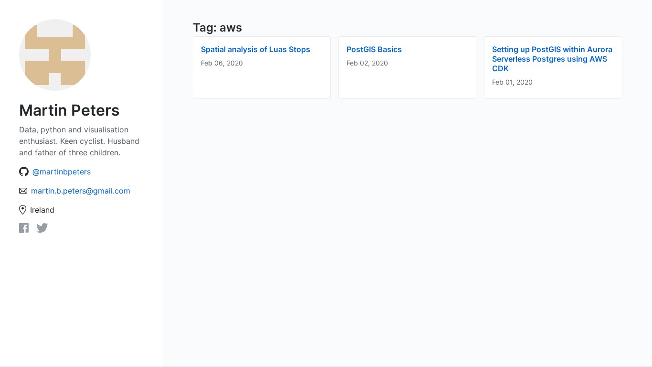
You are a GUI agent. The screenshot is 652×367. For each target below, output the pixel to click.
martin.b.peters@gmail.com (80, 190)
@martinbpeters (61, 171)
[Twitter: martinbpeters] (42, 230)
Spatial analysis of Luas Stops (255, 49)
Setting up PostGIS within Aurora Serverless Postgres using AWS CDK (552, 58)
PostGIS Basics (374, 49)
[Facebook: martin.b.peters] (24, 230)
